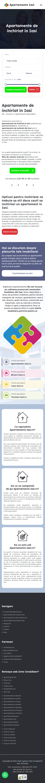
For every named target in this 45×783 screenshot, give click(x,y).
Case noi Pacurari (10, 740)
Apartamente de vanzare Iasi (14, 615)
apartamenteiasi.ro (9, 126)
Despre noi (7, 623)
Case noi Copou (9, 732)
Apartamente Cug (10, 719)
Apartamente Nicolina (11, 725)
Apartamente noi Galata (12, 704)
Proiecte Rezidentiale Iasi (13, 612)
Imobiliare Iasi (9, 647)
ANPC (35, 767)
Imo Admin (7, 653)
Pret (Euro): (13, 79)
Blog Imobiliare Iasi (11, 650)
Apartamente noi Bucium (12, 696)
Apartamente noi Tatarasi (13, 713)
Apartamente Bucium (11, 716)
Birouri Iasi (7, 680)
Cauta (32, 89)
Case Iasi (7, 683)
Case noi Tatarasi (10, 743)
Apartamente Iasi (10, 677)
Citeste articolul (10, 232)
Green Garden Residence (12, 659)
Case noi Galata (9, 735)
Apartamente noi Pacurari (13, 710)
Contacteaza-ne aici (22, 273)
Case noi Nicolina (10, 738)
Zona (7, 54)
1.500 (19, 79)
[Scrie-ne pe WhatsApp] (5, 775)
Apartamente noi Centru (12, 698)
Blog (5, 632)
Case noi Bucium (9, 729)
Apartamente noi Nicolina (13, 707)
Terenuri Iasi (8, 686)
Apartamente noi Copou (12, 701)
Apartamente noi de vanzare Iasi (15, 618)
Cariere (6, 629)
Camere (8, 67)
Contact (6, 626)
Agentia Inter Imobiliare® (13, 656)
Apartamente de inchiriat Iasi (14, 620)
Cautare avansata (20, 170)
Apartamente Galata (11, 722)
